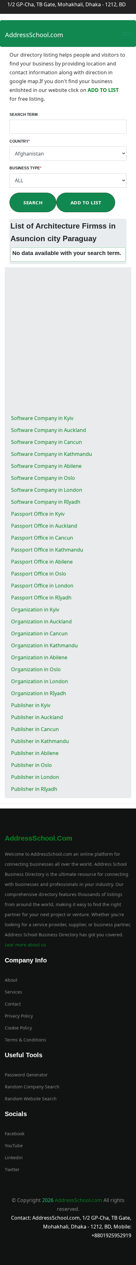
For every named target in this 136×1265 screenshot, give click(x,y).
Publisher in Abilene (35, 753)
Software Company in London (46, 489)
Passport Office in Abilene (42, 561)
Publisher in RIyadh (34, 789)
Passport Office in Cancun (42, 537)
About (11, 980)
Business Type (25, 168)
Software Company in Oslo (43, 477)
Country (19, 141)
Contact (13, 1004)
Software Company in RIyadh (45, 501)
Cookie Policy (18, 1028)
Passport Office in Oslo (38, 573)
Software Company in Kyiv (42, 418)
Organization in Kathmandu (44, 645)
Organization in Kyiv (35, 609)
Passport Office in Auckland (44, 525)
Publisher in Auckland (37, 717)
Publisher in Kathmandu (40, 741)
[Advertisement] (68, 341)
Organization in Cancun (39, 633)
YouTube (14, 1146)
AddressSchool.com (34, 35)
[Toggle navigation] (127, 33)
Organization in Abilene (39, 657)
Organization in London (39, 681)
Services (13, 992)
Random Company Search (32, 1087)
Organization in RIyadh (38, 693)
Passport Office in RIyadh (41, 597)
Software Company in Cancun (46, 442)
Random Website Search (31, 1099)
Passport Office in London (42, 585)
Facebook (14, 1134)
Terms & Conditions (25, 1040)
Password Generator (26, 1075)
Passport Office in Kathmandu (47, 549)
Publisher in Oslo (31, 765)
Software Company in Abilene (46, 465)
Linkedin (14, 1157)
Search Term (23, 114)
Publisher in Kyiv (30, 705)
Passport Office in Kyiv (38, 513)
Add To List (86, 202)
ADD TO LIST (103, 90)
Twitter (12, 1169)
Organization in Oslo (36, 669)
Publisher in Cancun (35, 729)
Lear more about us (25, 945)
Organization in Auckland (41, 621)
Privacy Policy (19, 1016)
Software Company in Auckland (48, 430)
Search (32, 202)
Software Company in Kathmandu (51, 454)
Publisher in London (35, 777)
